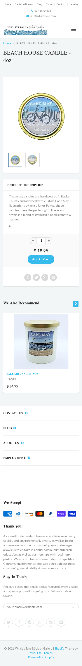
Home (7, 4)
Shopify (59, 648)
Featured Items (24, 4)
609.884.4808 (42, 10)
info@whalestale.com (43, 16)
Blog (39, 4)
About (49, 4)
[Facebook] (19, 622)
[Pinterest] (29, 622)
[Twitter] (8, 622)
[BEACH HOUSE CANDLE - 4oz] (41, 115)
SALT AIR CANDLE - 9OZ (22, 374)
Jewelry (74, 4)
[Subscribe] (73, 607)
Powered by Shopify (41, 657)
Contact (61, 4)
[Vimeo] (61, 622)
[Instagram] (50, 622)
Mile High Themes (41, 653)
